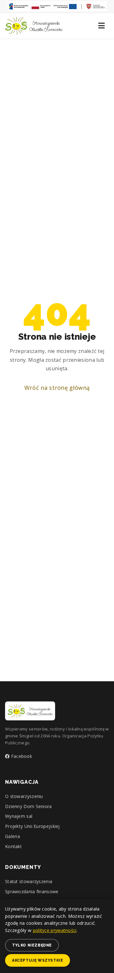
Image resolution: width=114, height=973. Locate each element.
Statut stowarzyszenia (28, 881)
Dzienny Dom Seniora (28, 806)
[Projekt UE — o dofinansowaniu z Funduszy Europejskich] (57, 6)
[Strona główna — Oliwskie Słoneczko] (33, 25)
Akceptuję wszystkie (37, 960)
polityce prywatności (55, 930)
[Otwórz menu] (101, 25)
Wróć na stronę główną (57, 387)
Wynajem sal (18, 816)
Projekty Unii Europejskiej (32, 826)
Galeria (12, 836)
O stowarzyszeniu (24, 796)
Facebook (21, 756)
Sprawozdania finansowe (32, 891)
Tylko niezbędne (32, 945)
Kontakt (13, 846)
